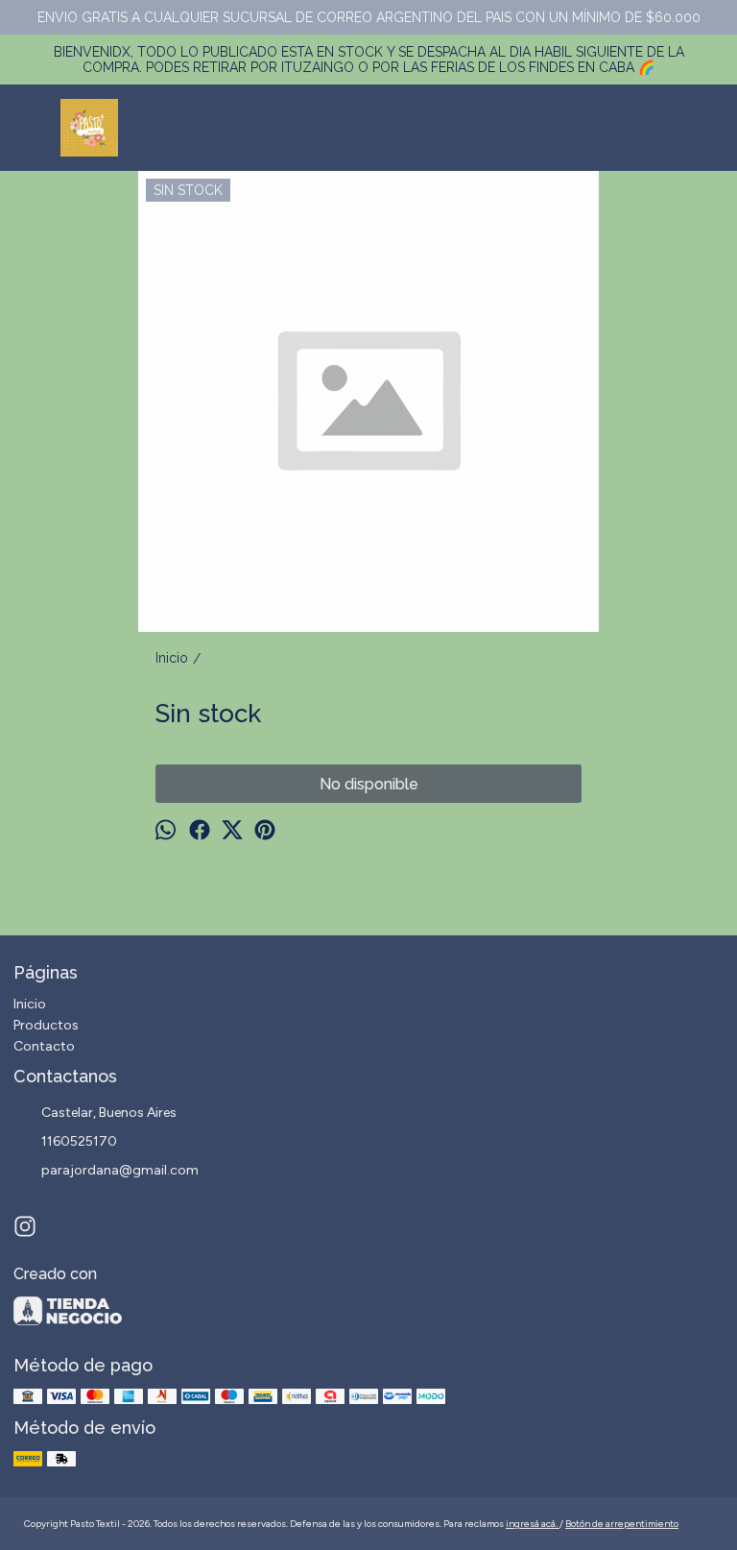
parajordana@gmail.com (120, 1170)
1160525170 (79, 1141)
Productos (46, 1025)
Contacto (44, 1046)
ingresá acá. (532, 1523)
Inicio (29, 1004)
